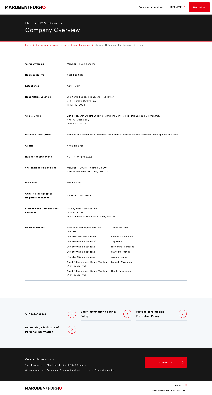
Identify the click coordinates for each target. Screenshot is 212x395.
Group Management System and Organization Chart (52, 370)
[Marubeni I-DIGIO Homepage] (25, 7)
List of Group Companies (77, 45)
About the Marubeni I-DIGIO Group (65, 365)
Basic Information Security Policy (99, 314)
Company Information (150, 7)
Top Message (32, 365)
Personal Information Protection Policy (150, 314)
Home (28, 45)
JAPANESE (175, 7)
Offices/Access (35, 313)
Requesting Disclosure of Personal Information (42, 330)
